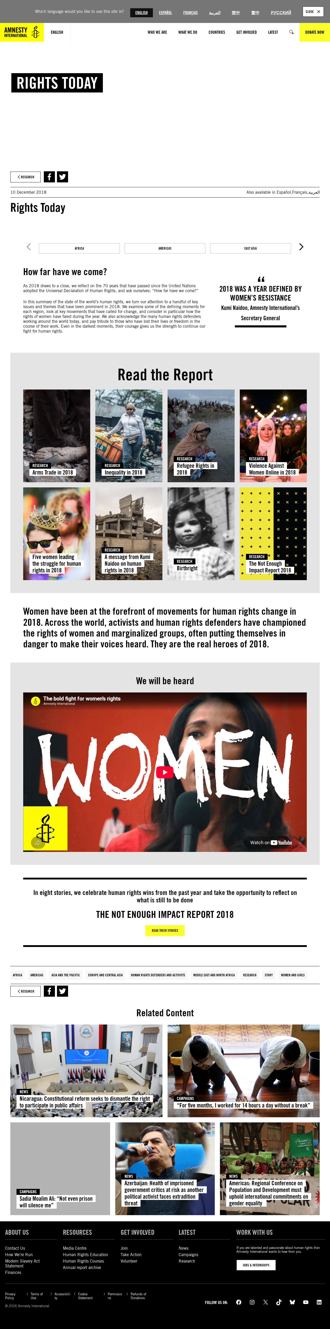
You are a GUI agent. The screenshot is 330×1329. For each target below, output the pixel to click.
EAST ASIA (250, 248)
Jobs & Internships (256, 1265)
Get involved (137, 1232)
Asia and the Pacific (66, 975)
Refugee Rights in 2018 (195, 469)
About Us (17, 1232)
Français (190, 12)
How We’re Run (19, 1254)
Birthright (187, 568)
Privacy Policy (10, 1296)
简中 (236, 12)
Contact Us (15, 1248)
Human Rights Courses (83, 1261)
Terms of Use (37, 1296)
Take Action (131, 1254)
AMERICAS (165, 248)
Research (40, 465)
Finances (13, 1272)
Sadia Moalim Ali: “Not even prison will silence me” (56, 1202)
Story (269, 975)
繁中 (255, 12)
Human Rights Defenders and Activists (158, 975)
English (141, 12)
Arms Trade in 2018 (52, 472)
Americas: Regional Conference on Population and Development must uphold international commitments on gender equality (268, 1193)
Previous (28, 246)
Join (124, 1248)
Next (301, 246)
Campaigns (185, 1098)
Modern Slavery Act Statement (22, 1263)
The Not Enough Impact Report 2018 (270, 567)
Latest (187, 1232)
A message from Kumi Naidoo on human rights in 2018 (127, 563)
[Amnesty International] (22, 32)
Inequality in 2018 (123, 472)
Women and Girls (293, 975)
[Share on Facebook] (49, 176)
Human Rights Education (85, 1254)
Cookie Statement (85, 1296)
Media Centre (75, 1248)
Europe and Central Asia (105, 975)
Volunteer (129, 1261)
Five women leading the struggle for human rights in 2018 (56, 563)
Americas (36, 975)
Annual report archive (82, 1267)
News (24, 1091)
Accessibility (62, 1296)
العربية (214, 12)
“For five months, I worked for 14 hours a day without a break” (243, 1105)
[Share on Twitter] (62, 176)
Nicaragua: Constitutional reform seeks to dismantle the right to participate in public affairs (85, 1102)
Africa (17, 975)
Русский (281, 12)
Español (165, 12)
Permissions (115, 1296)
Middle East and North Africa (214, 975)
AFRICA (79, 248)
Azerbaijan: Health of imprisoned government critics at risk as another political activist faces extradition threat (164, 1193)
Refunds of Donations (138, 1296)
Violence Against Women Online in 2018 (272, 469)
